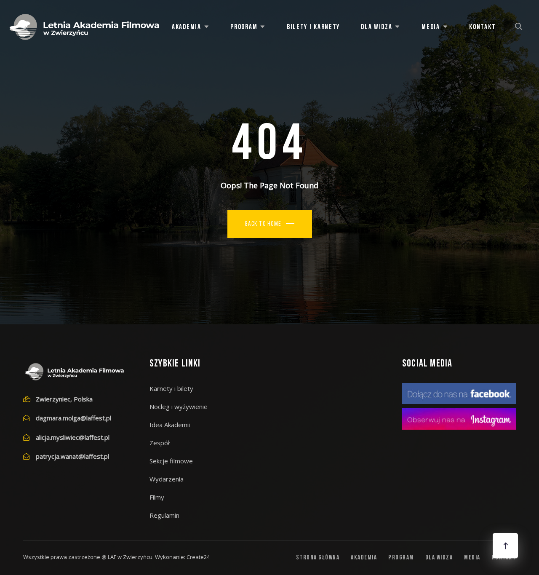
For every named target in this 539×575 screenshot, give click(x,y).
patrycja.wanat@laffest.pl (72, 456)
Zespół (159, 443)
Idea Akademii (169, 424)
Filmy (156, 497)
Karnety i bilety (171, 388)
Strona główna (318, 558)
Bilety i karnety (313, 27)
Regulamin (164, 515)
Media (431, 27)
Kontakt (482, 27)
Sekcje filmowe (171, 461)
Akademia (186, 27)
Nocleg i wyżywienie (178, 406)
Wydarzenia (166, 479)
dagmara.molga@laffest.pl (73, 418)
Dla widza (376, 27)
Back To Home (263, 224)
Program (243, 27)
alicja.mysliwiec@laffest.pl (72, 437)
